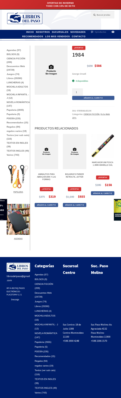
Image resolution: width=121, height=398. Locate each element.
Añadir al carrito (93, 98)
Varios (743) (13, 155)
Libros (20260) (14, 78)
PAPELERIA (18, 192)
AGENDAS (18, 238)
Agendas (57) (14, 50)
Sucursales (60, 32)
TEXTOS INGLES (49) (18, 150)
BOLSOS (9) (13, 54)
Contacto (79, 36)
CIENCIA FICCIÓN (91, 114)
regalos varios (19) (17, 131)
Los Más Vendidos (57, 36)
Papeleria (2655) (15, 110)
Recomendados (32, 36)
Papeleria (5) (13, 114)
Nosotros (43, 32)
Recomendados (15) (17, 122)
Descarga (15, 299)
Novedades (78, 32)
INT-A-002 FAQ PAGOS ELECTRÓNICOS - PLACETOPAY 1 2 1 (16, 291)
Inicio (30, 32)
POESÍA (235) (14, 118)
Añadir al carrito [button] (46, 205)
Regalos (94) (13, 127)
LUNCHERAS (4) (15, 82)
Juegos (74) (13, 74)
